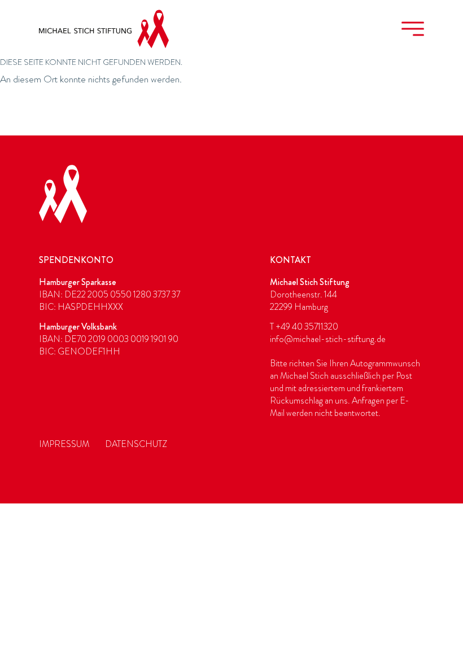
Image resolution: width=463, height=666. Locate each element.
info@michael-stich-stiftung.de (328, 339)
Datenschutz (136, 444)
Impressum (64, 444)
